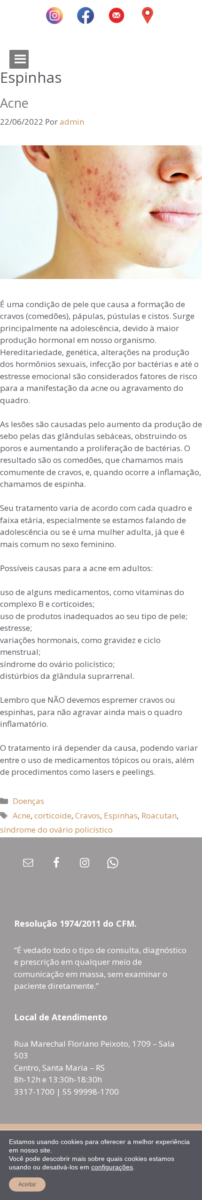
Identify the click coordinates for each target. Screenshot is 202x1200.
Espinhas (121, 815)
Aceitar (27, 1184)
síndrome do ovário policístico (56, 829)
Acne (14, 102)
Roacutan (159, 815)
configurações (112, 1167)
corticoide (52, 815)
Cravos (87, 815)
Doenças (28, 800)
